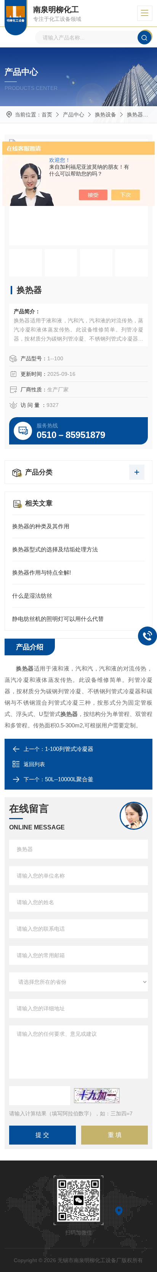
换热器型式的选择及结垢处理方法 (55, 549)
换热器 (135, 114)
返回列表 (34, 764)
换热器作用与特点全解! (41, 572)
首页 (47, 114)
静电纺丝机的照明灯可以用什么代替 (58, 619)
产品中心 (73, 114)
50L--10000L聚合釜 (69, 779)
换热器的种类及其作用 (40, 526)
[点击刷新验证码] (97, 1095)
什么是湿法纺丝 (32, 595)
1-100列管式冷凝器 (69, 749)
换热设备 (105, 114)
